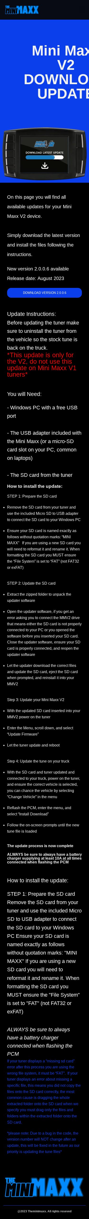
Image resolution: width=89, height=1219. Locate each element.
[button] (81, 10)
